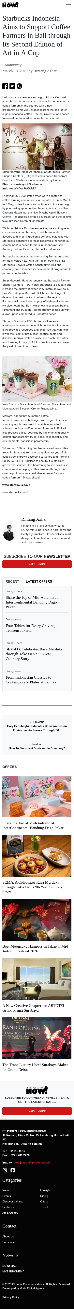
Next (37, 744)
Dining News (13, 619)
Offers (44, 1201)
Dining (44, 1195)
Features (8, 1207)
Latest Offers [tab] (39, 581)
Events (6, 1195)
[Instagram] (4, 1169)
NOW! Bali (9, 1265)
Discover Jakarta (12, 1201)
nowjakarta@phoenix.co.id (32, 1162)
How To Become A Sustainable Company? (37, 748)
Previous (37, 721)
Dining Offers (14, 591)
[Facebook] (12, 1169)
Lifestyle (45, 1190)
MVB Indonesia (13, 1271)
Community (12, 65)
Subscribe (8, 1242)
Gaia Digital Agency (32, 1288)
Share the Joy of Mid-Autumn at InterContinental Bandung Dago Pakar (32, 602)
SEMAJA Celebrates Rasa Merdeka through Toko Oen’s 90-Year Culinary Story (34, 654)
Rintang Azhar (45, 71)
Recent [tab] (12, 581)
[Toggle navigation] (68, 4)
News (5, 1190)
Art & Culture (10, 1212)
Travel (44, 1207)
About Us (8, 1236)
